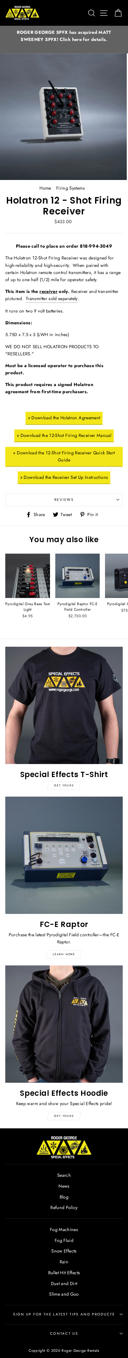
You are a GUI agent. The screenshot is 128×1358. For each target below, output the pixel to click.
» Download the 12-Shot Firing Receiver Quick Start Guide (64, 456)
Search (64, 1175)
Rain (64, 1262)
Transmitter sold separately (52, 298)
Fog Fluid (64, 1240)
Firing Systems (70, 188)
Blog (64, 1197)
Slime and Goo (64, 1294)
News (63, 1186)
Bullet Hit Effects (64, 1273)
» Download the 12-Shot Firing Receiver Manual (64, 435)
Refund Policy (64, 1207)
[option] (64, 36)
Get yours (64, 785)
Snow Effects (63, 1251)
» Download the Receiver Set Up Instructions (64, 477)
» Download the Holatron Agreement (64, 418)
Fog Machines (64, 1229)
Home (45, 188)
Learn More (64, 954)
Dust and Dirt (64, 1283)
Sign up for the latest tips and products (64, 1314)
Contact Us (64, 1333)
